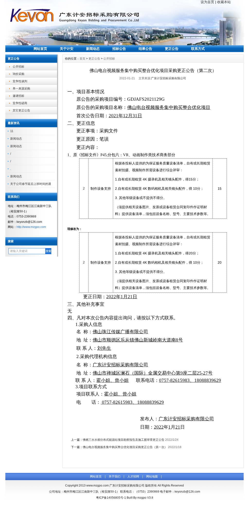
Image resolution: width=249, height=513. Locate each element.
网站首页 (40, 49)
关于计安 (66, 49)
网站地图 (152, 476)
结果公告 (145, 49)
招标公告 (119, 49)
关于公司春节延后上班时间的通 (30, 184)
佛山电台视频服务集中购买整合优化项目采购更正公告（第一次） (125, 447)
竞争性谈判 (20, 81)
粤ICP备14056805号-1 (111, 497)
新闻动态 (93, 49)
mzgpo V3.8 (145, 497)
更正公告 (171, 49)
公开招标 (18, 66)
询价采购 (18, 74)
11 (11, 131)
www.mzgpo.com (97, 485)
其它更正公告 (21, 110)
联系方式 (198, 49)
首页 (82, 58)
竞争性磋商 (20, 103)
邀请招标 (18, 96)
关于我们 (114, 476)
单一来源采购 (21, 88)
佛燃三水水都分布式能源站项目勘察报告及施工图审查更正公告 (123, 439)
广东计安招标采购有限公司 (168, 78)
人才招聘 (133, 476)
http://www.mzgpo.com (31, 227)
